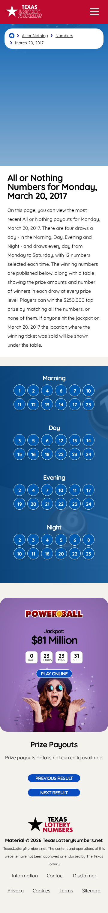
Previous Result (54, 778)
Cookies (41, 891)
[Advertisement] (54, 107)
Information (25, 876)
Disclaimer (84, 876)
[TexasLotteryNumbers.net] (23, 20)
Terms (66, 891)
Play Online (54, 674)
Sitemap (91, 891)
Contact (55, 876)
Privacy (16, 891)
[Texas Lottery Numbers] (11, 35)
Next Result (54, 793)
